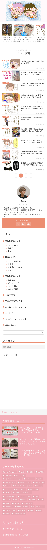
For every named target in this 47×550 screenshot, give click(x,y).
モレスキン (28, 493)
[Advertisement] (23, 382)
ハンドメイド (13, 245)
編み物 (39, 510)
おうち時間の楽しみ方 (10, 472)
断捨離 (19, 506)
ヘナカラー (18, 493)
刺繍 (16, 499)
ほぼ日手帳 (40, 472)
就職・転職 (16, 503)
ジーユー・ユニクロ (24, 482)
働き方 (10, 248)
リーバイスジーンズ (24, 496)
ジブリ (40, 479)
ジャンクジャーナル (9, 482)
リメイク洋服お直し (9, 496)
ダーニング (7, 486)
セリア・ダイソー (39, 482)
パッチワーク (28, 486)
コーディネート (29, 479)
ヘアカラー (7, 493)
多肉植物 (32, 499)
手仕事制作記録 (28, 503)
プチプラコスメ (34, 489)
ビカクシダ (39, 486)
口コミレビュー (12, 257)
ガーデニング (13, 283)
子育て (41, 499)
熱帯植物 (11, 280)
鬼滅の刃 (6, 513)
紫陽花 (31, 510)
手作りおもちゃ (8, 506)
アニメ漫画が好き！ (14, 301)
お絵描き (30, 472)
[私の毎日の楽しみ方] (23, 20)
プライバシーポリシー (14, 529)
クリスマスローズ (20, 475)
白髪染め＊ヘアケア (16, 267)
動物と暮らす (11, 325)
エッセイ (9, 313)
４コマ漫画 (10, 295)
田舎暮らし (41, 506)
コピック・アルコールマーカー (12, 479)
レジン (36, 496)
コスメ (10, 270)
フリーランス (8, 489)
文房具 (10, 264)
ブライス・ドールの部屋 (15, 319)
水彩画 (26, 506)
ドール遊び (18, 486)
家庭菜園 (6, 503)
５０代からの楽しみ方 (19, 513)
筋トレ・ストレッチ (9, 510)
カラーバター (8, 475)
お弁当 (22, 472)
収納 (10, 251)
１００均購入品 (14, 261)
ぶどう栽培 (12, 286)
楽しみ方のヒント (13, 241)
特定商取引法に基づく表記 (16, 535)
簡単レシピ (22, 510)
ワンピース (7, 499)
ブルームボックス (20, 489)
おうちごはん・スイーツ (15, 307)
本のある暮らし (14, 289)
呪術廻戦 (23, 499)
